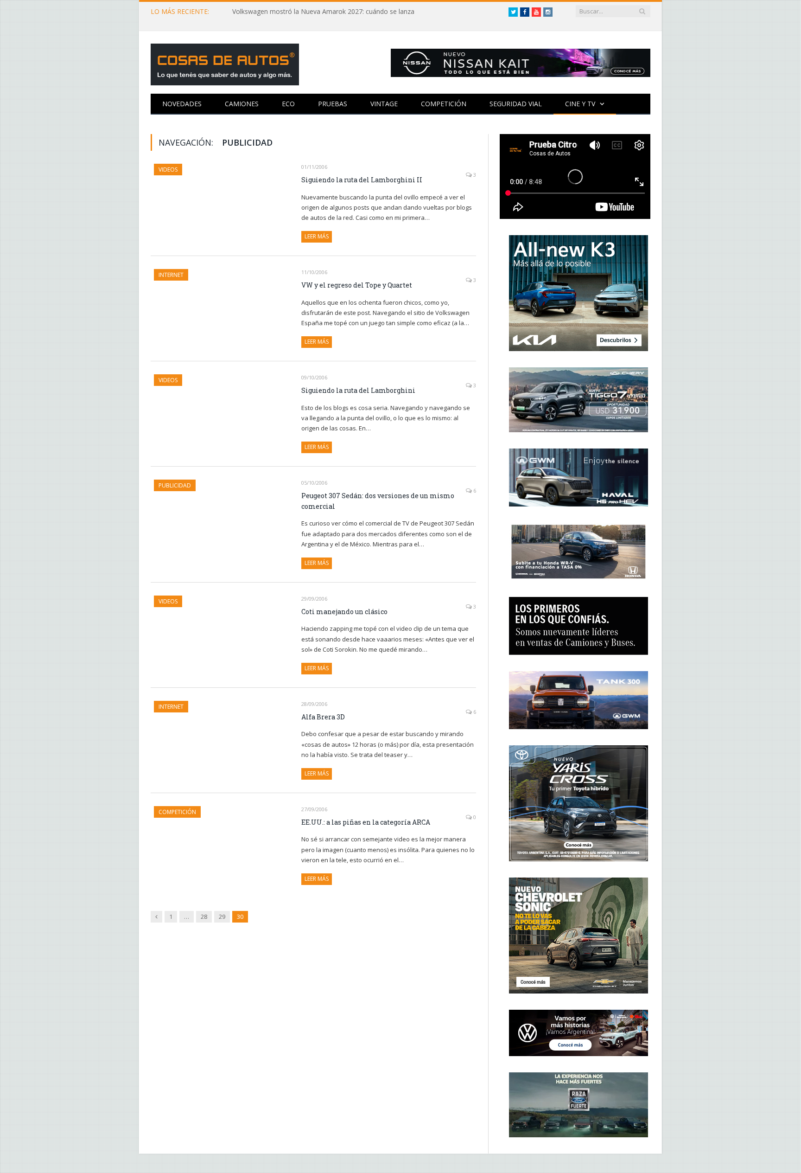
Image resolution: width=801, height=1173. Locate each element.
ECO (288, 103)
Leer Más (317, 236)
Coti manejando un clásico (344, 611)
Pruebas (332, 103)
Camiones (242, 103)
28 (204, 916)
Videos (168, 169)
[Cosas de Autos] (225, 62)
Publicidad (175, 485)
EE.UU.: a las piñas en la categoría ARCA (365, 822)
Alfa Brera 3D (323, 716)
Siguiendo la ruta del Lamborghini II (361, 179)
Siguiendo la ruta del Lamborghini (358, 390)
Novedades (182, 103)
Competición (443, 103)
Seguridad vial (516, 103)
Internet (171, 275)
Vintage (384, 103)
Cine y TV (580, 103)
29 (222, 916)
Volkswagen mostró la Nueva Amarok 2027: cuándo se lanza (323, 11)
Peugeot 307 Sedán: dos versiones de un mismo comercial (377, 501)
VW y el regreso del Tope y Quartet (356, 285)
